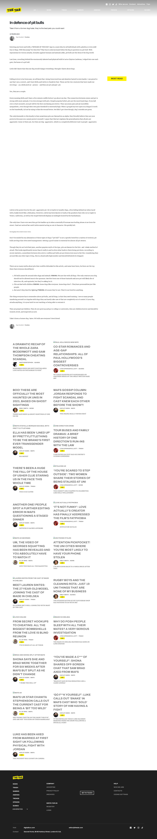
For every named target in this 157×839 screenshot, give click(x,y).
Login (48, 810)
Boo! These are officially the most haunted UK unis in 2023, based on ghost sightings (30, 397)
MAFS (73, 408)
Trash (64, 10)
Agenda (97, 10)
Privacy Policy (52, 791)
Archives (50, 794)
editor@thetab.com (76, 827)
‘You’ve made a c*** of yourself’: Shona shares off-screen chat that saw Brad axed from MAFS (70, 664)
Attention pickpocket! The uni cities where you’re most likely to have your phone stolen (71, 550)
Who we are (123, 4)
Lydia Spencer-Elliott (68, 368)
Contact (132, 4)
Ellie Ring (23, 560)
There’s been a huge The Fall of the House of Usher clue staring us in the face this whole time (31, 475)
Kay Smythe (19, 37)
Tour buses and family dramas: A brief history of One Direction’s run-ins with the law (71, 438)
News (49, 10)
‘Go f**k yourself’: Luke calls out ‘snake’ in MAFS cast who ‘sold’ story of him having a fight (72, 702)
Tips (148, 4)
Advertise (141, 4)
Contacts (118, 791)
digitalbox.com (29, 827)
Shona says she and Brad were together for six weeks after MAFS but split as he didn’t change (30, 667)
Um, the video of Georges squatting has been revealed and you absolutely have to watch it (31, 550)
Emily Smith (23, 408)
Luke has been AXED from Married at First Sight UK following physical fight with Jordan (30, 742)
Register (50, 806)
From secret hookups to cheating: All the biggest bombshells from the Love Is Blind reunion (30, 629)
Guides (147, 10)
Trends (114, 10)
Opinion (130, 10)
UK (22, 365)
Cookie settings (121, 794)
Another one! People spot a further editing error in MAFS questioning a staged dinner (31, 512)
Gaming (80, 10)
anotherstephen (26, 362)
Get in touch (87, 793)
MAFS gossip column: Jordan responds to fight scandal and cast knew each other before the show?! (71, 397)
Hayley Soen (65, 408)
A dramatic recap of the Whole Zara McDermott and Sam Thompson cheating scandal (29, 352)
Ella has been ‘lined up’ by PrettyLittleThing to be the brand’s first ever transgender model (31, 440)
